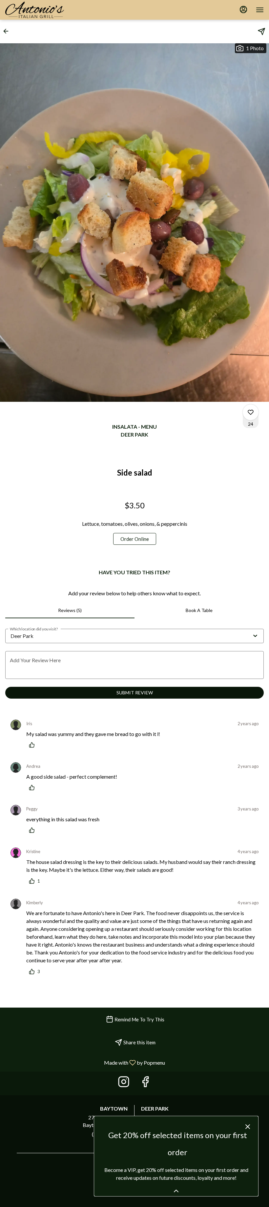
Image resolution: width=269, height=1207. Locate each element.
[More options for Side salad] (251, 412)
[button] (8, 31)
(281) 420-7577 (110, 1134)
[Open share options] (261, 31)
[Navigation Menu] (260, 9)
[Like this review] (33, 745)
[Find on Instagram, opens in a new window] (124, 1083)
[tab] (69, 610)
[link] (134, 539)
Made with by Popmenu (85, 1062)
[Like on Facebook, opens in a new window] (145, 1083)
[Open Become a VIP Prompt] (176, 1191)
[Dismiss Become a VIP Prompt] (248, 1127)
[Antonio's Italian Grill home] (39, 10)
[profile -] (243, 9)
